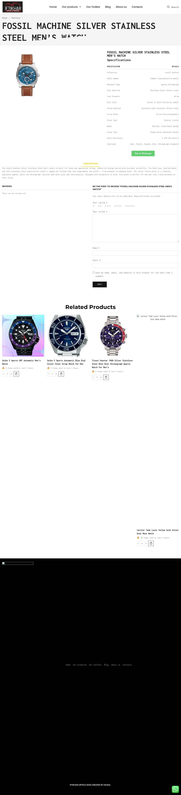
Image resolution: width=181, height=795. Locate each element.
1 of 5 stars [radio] (94, 205)
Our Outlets (95, 665)
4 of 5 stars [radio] (118, 205)
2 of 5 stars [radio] (100, 205)
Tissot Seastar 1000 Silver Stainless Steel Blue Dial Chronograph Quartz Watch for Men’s (112, 363)
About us (115, 665)
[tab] (90, 163)
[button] (173, 7)
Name (96, 248)
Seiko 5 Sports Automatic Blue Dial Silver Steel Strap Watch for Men (66, 362)
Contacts (127, 665)
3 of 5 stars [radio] (108, 205)
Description (90, 163)
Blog (106, 665)
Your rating (100, 202)
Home (4, 17)
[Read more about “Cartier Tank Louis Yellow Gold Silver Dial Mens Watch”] (151, 543)
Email (97, 260)
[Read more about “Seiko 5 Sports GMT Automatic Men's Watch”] (16, 374)
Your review (100, 211)
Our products (80, 665)
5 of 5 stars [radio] (130, 205)
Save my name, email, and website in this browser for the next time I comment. (133, 274)
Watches (16, 17)
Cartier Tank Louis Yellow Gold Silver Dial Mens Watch (158, 532)
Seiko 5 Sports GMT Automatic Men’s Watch (21, 362)
